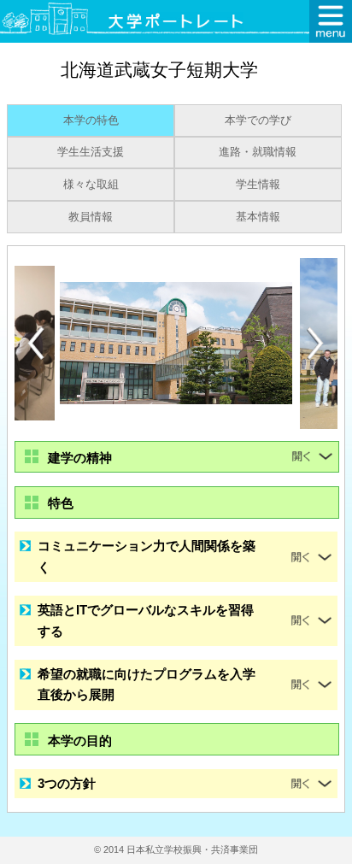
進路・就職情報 (257, 152)
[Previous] (36, 343)
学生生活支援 (90, 152)
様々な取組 (91, 185)
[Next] (316, 343)
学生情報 (258, 185)
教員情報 (90, 217)
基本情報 (258, 217)
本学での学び (258, 120)
